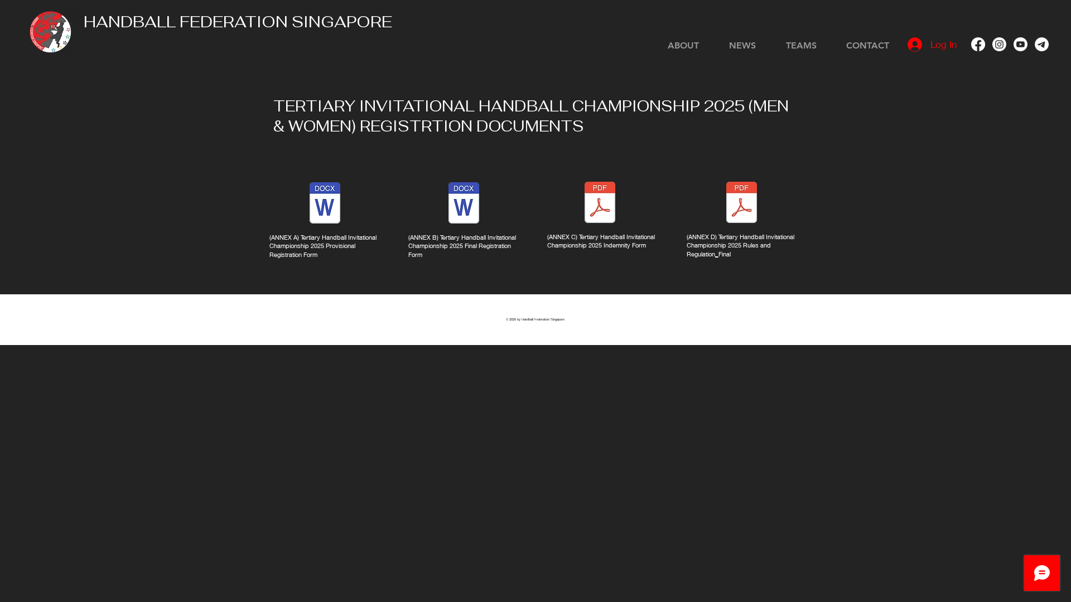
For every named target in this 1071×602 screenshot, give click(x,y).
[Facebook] (978, 44)
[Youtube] (1020, 44)
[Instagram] (999, 44)
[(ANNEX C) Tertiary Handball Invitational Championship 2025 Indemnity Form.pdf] (600, 204)
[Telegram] (1042, 44)
